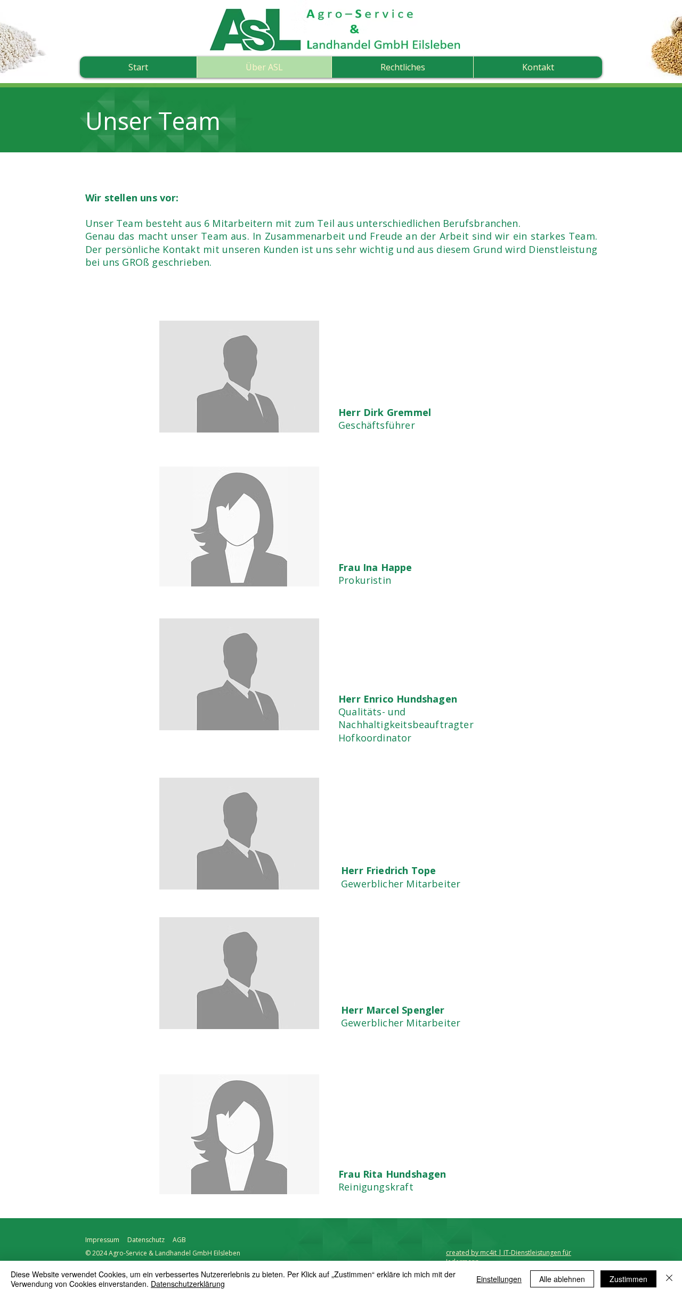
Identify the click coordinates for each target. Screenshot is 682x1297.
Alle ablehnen (562, 1279)
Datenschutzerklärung (188, 1283)
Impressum (102, 1239)
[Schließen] (669, 1278)
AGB (179, 1239)
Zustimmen (628, 1279)
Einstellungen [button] (499, 1279)
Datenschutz (146, 1239)
